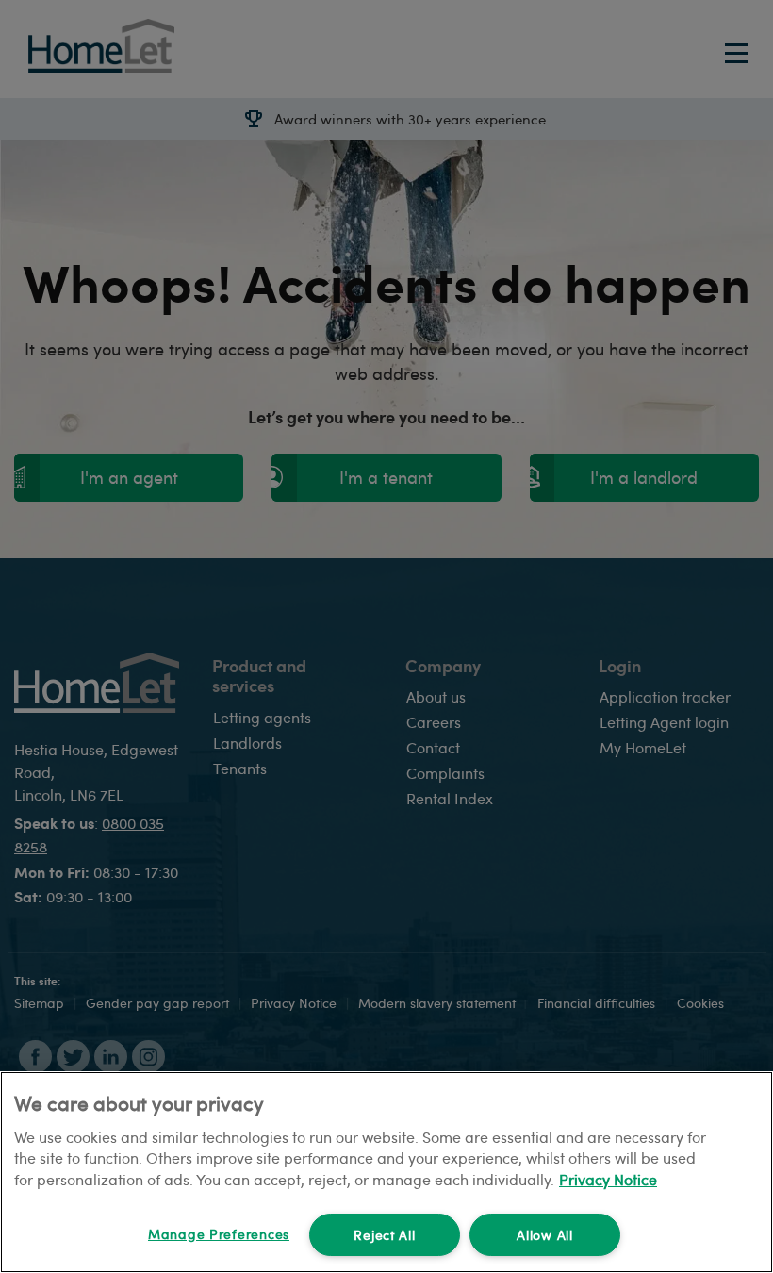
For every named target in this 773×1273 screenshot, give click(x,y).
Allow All (544, 1234)
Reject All (384, 1234)
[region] (386, 1172)
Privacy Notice (608, 1179)
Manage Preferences (218, 1233)
